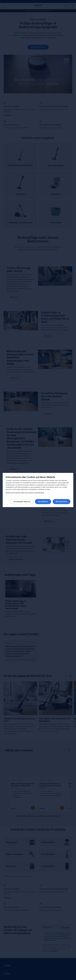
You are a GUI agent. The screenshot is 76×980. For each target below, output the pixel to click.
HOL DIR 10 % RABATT (22, 513)
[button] (66, 444)
